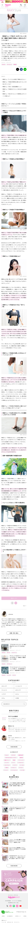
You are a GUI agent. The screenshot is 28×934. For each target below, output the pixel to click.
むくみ (14, 675)
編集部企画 (21, 755)
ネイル (17, 694)
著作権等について (18, 916)
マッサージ (14, 652)
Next (24, 605)
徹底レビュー (7, 760)
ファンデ (6, 770)
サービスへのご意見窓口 (17, 900)
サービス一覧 (4, 922)
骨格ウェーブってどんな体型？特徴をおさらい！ (14, 79)
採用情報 (24, 916)
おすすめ (13, 755)
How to (3, 64)
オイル (8, 652)
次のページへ (14, 598)
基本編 (21, 757)
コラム (3, 698)
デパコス (21, 767)
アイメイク (4, 690)
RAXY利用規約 (8, 900)
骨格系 (15, 64)
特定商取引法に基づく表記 (13, 902)
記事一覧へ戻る (14, 633)
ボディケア (9, 62)
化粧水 (6, 767)
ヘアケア (3, 694)
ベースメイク (18, 686)
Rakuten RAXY (8, 5)
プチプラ (15, 765)
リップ (13, 762)
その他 (17, 698)
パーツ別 (21, 765)
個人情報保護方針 (10, 916)
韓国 (14, 760)
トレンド (9, 675)
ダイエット (9, 64)
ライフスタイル (14, 770)
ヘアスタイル (20, 762)
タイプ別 (22, 770)
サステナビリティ (17, 922)
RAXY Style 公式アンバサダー (11, 757)
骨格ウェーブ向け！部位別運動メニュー (12, 86)
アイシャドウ (20, 760)
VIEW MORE (14, 747)
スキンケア (4, 686)
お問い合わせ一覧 (10, 922)
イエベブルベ (7, 765)
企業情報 (3, 916)
